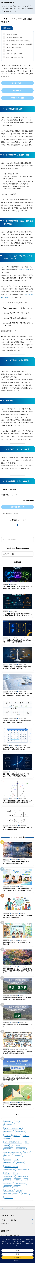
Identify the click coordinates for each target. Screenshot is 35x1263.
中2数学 (16, 1135)
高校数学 (25, 1193)
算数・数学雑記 (21, 1183)
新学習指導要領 (10, 1169)
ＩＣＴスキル (9, 1197)
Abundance (8, 1121)
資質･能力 (8, 1193)
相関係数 (8, 1179)
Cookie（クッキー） (24, 269)
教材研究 (18, 1155)
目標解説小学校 (23, 1176)
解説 (19, 1190)
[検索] (31, 540)
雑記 (17, 1193)
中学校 (7, 1138)
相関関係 (17, 1179)
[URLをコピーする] (17, 525)
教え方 (27, 1152)
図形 (27, 1142)
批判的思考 (17, 1152)
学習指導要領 (21, 1148)
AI (17, 1121)
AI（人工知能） (9, 1124)
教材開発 (8, 1159)
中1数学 (7, 1135)
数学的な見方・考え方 (11, 1166)
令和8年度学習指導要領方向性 (13, 1142)
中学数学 (26, 1135)
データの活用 (21, 1131)
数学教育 (21, 1162)
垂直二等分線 (16, 1145)
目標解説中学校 (10, 1176)
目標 (15, 1173)
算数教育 (8, 1186)
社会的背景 (8, 1183)
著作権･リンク (5, 1223)
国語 (7, 1145)
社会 (26, 1179)
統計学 (17, 1186)
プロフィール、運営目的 (8, 1220)
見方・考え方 (9, 1190)
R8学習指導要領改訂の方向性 (13, 1128)
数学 (16, 1159)
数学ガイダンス (9, 1162)
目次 (6, 28)
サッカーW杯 (9, 1131)
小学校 (7, 1152)
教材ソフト (8, 1155)
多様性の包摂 (9, 1148)
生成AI (7, 1173)
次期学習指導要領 (23, 1169)
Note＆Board (7, 2)
